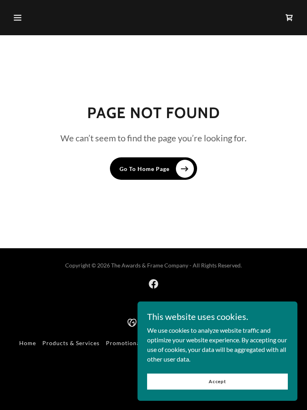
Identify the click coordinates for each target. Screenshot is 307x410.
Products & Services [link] (71, 343)
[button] (18, 18)
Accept (217, 381)
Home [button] (27, 343)
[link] (153, 284)
